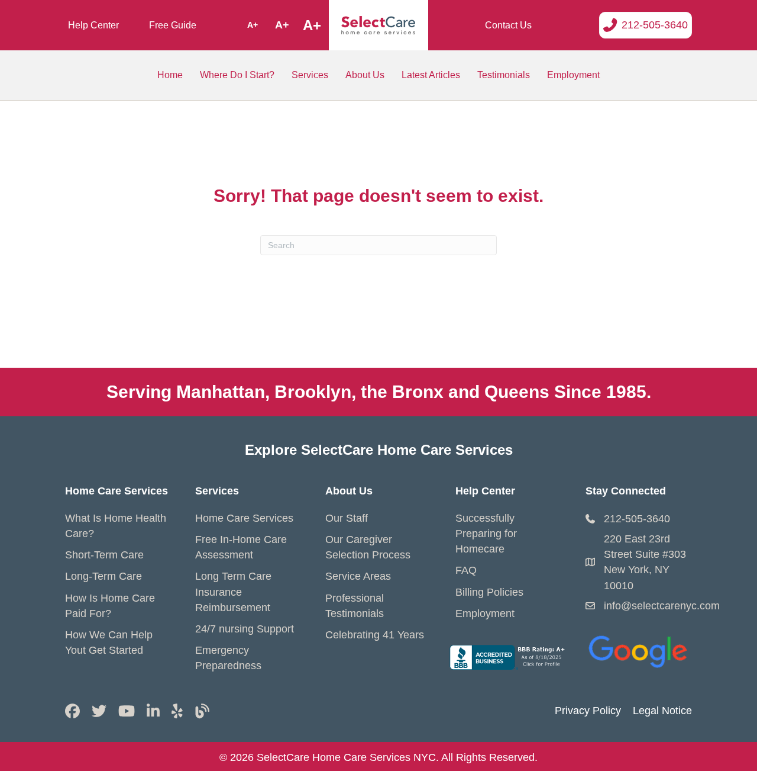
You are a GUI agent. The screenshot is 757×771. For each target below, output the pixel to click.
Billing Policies (489, 592)
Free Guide (172, 25)
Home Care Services (244, 518)
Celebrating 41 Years (374, 635)
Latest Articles (431, 75)
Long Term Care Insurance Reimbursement (233, 591)
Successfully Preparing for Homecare (486, 533)
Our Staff (346, 518)
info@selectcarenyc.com (662, 606)
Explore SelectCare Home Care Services (379, 450)
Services (310, 75)
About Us (364, 75)
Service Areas (358, 576)
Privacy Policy (588, 711)
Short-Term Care (104, 555)
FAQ (466, 570)
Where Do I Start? (237, 75)
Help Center (93, 25)
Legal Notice (662, 711)
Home (170, 75)
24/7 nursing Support (244, 629)
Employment (573, 75)
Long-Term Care (103, 576)
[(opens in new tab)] (638, 649)
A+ (252, 25)
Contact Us (508, 25)
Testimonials (503, 75)
